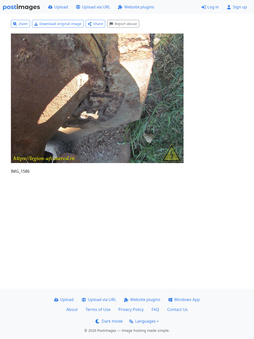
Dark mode (112, 321)
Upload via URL (96, 7)
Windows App (187, 299)
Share (98, 23)
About (72, 309)
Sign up (240, 7)
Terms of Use (98, 309)
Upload (61, 7)
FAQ (155, 309)
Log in (213, 7)
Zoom (23, 23)
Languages (145, 321)
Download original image (60, 23)
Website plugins (139, 7)
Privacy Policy (131, 309)
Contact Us (177, 309)
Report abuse (126, 23)
